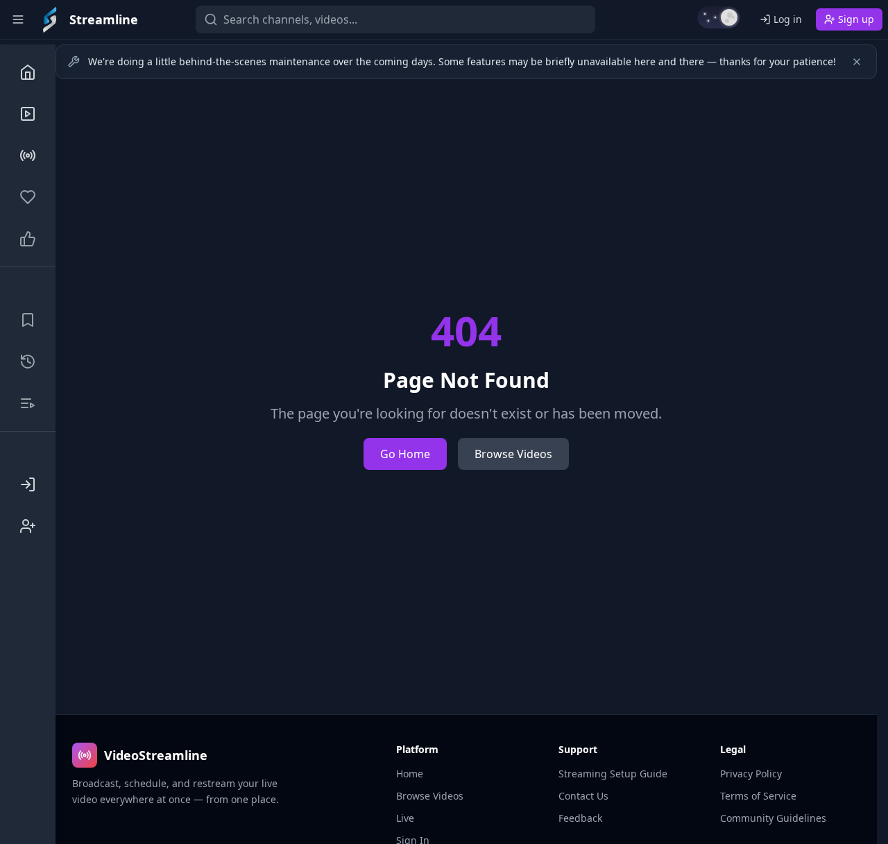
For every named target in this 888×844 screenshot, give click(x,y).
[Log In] (27, 484)
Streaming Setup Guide (612, 773)
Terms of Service (758, 795)
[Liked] (27, 238)
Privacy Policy (751, 773)
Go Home (405, 454)
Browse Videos (513, 454)
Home (409, 773)
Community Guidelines (773, 818)
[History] (27, 361)
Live (405, 818)
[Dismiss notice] (856, 61)
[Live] (27, 155)
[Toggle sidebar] (18, 19)
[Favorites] (27, 197)
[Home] (27, 72)
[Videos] (27, 113)
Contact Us (583, 795)
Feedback (580, 818)
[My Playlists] (27, 403)
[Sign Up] (27, 526)
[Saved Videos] (27, 320)
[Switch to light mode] (718, 17)
